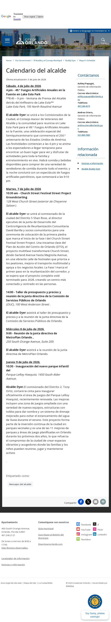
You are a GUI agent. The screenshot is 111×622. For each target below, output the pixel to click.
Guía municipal (45, 528)
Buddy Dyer (70, 60)
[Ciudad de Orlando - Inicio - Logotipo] (32, 42)
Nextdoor (86, 539)
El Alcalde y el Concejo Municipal (48, 60)
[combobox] (89, 31)
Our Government (22, 60)
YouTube (85, 529)
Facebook (86, 524)
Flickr (100, 529)
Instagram (86, 534)
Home (9, 60)
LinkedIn (102, 534)
